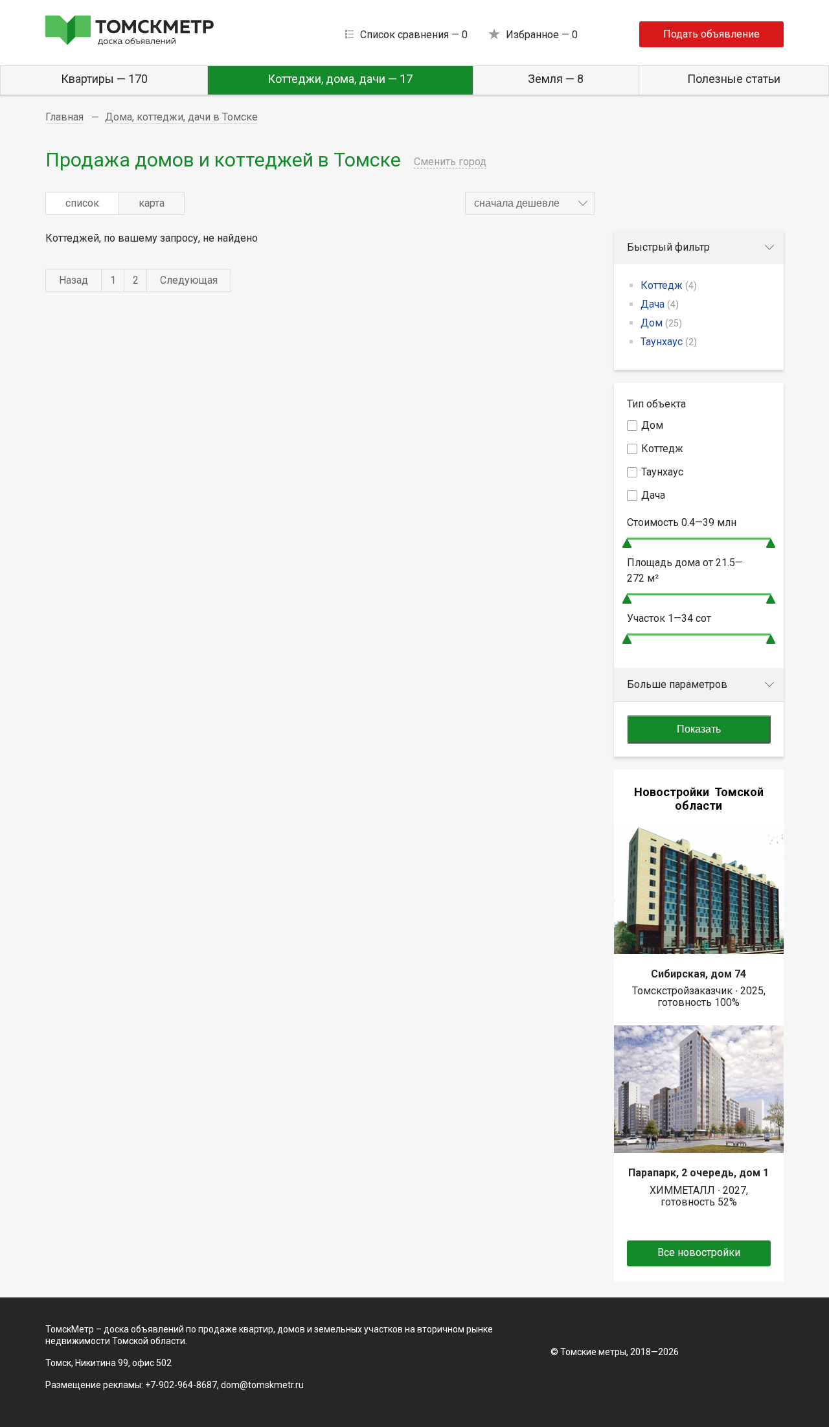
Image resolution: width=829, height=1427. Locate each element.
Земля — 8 (556, 79)
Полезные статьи (733, 79)
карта (152, 203)
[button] (530, 203)
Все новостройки (698, 1252)
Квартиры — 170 (104, 79)
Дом (661, 323)
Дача (660, 304)
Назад (73, 280)
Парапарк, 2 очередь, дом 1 (698, 1173)
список (82, 203)
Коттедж (669, 285)
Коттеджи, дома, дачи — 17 (340, 79)
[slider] (627, 543)
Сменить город (450, 161)
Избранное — (542, 35)
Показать (699, 729)
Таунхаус (669, 342)
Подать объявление (711, 34)
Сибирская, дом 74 (698, 974)
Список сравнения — (414, 35)
